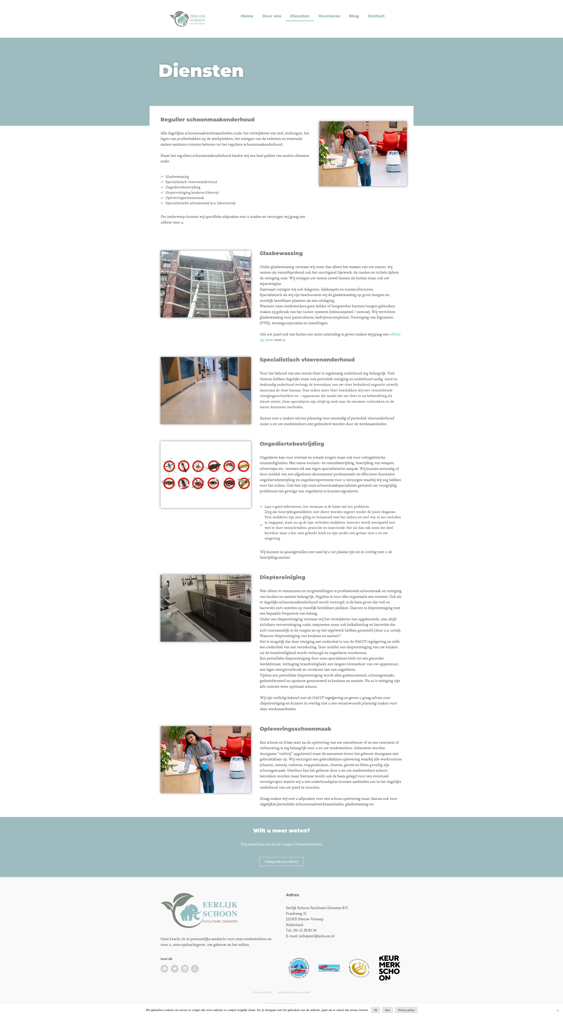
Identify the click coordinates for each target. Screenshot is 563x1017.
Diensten (300, 16)
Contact (376, 16)
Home (247, 16)
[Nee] (557, 1010)
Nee (387, 1010)
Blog (354, 16)
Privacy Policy (262, 992)
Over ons (271, 16)
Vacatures (329, 16)
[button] (164, 969)
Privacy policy (406, 1010)
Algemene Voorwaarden (294, 992)
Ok (375, 1010)
